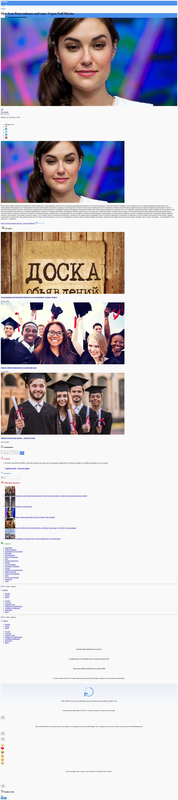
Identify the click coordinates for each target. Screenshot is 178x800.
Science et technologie (12, 574)
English (7, 593)
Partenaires (8, 610)
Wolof (7, 597)
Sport (6, 576)
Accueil (7, 601)
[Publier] (22, 453)
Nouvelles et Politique (12, 566)
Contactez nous (10, 604)
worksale (6, 114)
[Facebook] (91, 129)
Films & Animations (11, 557)
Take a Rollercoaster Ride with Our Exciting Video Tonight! (35, 517)
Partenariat (8, 579)
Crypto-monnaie (10, 564)
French (7, 595)
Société (7, 568)
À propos (8, 603)
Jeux (6, 559)
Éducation (8, 553)
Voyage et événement (12, 577)
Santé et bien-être (10, 572)
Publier (4, 798)
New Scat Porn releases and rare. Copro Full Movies (18, 223)
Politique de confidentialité (13, 606)
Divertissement (10, 555)
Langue (5, 590)
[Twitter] (91, 132)
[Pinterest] (91, 137)
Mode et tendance (10, 550)
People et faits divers (11, 561)
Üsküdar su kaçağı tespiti (24, 506)
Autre (7, 581)
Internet (7, 563)
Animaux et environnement (14, 570)
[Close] (3, 717)
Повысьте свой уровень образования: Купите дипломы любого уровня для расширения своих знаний (51, 496)
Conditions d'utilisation (12, 608)
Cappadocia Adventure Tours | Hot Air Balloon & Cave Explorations (38, 539)
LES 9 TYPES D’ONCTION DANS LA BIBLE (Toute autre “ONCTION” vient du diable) (46, 528)
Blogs (7, 612)
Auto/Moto (8, 548)
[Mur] (91, 126)
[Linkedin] (91, 135)
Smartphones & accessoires (14, 551)
